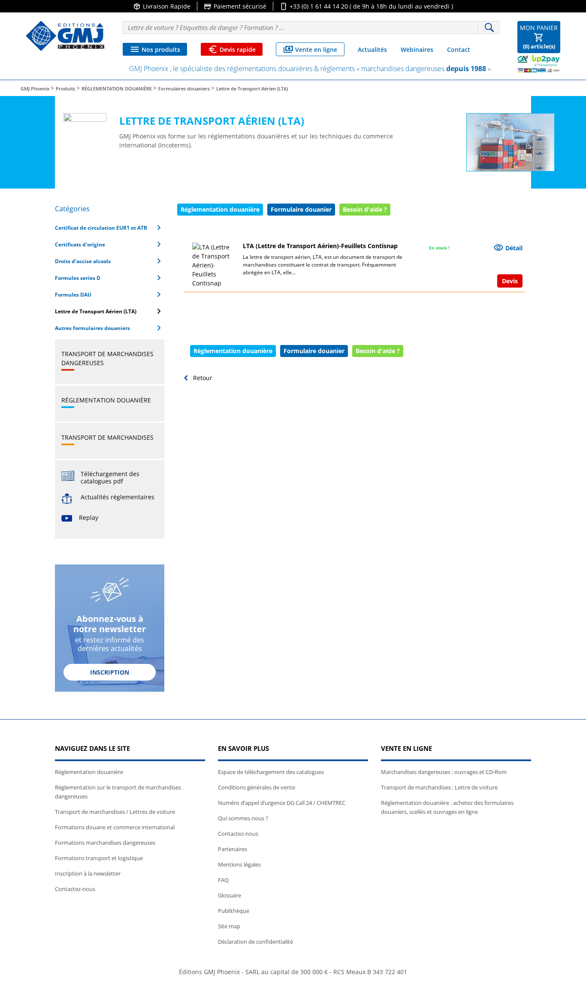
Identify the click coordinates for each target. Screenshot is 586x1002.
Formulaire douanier (301, 209)
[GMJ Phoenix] (65, 36)
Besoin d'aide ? (378, 351)
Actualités (372, 49)
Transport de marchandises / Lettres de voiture (115, 812)
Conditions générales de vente (256, 787)
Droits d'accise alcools (109, 261)
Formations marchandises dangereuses (105, 842)
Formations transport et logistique (99, 858)
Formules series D (109, 278)
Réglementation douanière (106, 400)
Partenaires (232, 849)
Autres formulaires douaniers (109, 328)
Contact (458, 49)
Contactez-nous (75, 889)
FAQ (223, 880)
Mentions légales (239, 864)
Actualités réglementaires (117, 497)
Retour (201, 378)
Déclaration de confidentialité (255, 941)
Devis (510, 281)
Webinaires (417, 49)
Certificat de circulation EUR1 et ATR (109, 227)
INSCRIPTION (109, 672)
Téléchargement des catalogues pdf (110, 477)
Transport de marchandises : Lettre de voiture (439, 787)
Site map (229, 926)
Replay (88, 517)
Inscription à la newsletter (88, 873)
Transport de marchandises (107, 437)
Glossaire (229, 895)
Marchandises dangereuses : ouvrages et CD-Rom (444, 772)
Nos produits (155, 49)
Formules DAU (109, 294)
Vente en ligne (310, 49)
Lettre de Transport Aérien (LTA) (109, 311)
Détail (508, 248)
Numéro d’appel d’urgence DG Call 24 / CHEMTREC (281, 803)
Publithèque (233, 911)
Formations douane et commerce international (115, 827)
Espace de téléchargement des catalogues (271, 772)
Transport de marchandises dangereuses (107, 358)
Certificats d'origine (109, 244)
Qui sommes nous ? (243, 818)
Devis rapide (232, 49)
